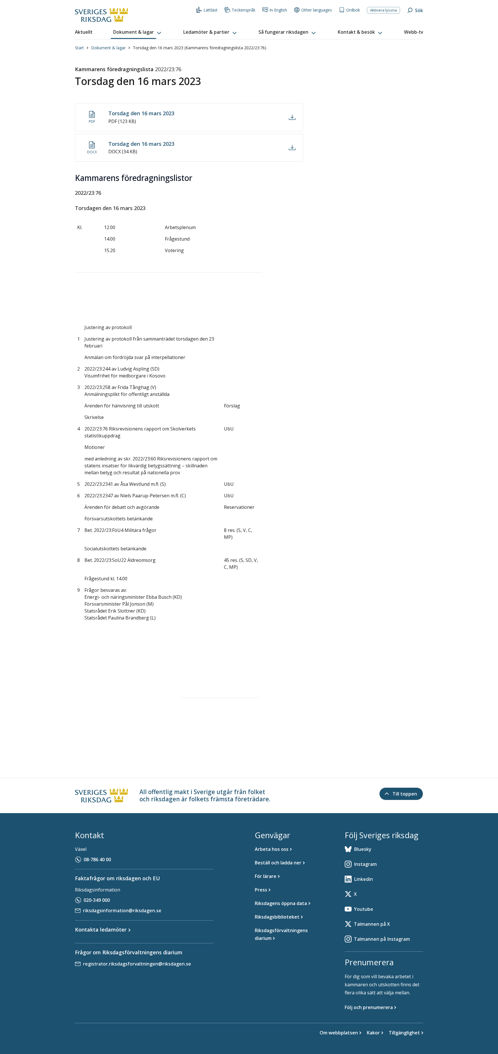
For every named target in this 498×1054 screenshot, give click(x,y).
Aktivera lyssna (383, 10)
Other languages (316, 10)
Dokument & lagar (108, 47)
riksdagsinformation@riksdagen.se (122, 910)
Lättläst (210, 10)
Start (79, 47)
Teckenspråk (243, 10)
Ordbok (353, 10)
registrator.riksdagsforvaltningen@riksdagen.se (137, 964)
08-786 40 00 (97, 859)
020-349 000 (97, 900)
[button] (137, 32)
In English (278, 10)
